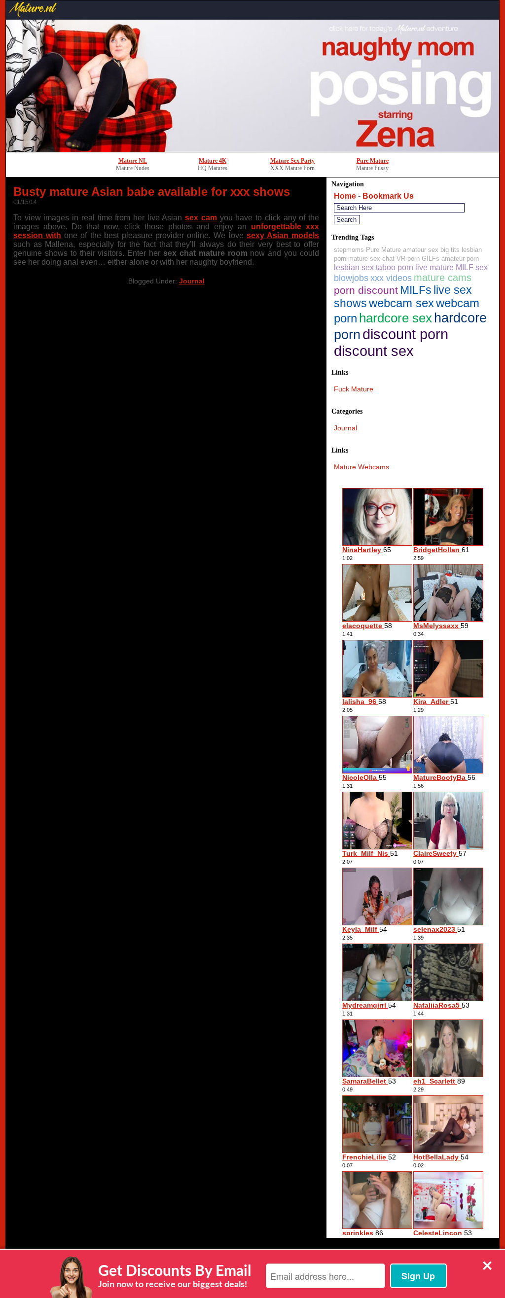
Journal (192, 281)
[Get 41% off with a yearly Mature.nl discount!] (252, 149)
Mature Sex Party (292, 160)
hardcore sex (395, 318)
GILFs (430, 258)
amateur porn (460, 258)
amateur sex (420, 249)
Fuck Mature (353, 389)
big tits (450, 249)
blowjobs (351, 278)
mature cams (442, 277)
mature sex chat (371, 258)
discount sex (374, 351)
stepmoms (349, 249)
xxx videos (391, 278)
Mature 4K (212, 160)
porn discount (366, 290)
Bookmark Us (388, 196)
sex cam (201, 217)
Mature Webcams (361, 467)
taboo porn (394, 267)
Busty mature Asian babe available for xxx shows (151, 191)
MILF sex (472, 267)
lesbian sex (354, 267)
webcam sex (401, 303)
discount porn (405, 334)
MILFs (416, 289)
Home (345, 196)
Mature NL (132, 160)
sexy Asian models (283, 235)
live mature (434, 267)
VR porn (408, 258)
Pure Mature (373, 160)
